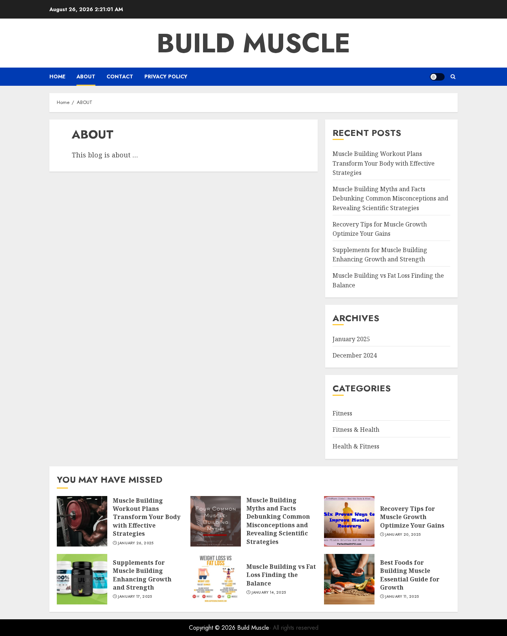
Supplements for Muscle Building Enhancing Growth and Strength (380, 255)
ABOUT (85, 76)
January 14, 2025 (269, 592)
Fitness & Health (356, 429)
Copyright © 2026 (213, 627)
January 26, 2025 (136, 543)
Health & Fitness (356, 446)
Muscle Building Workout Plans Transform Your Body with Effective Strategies (384, 163)
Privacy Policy (165, 76)
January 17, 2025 (135, 596)
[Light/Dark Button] (437, 77)
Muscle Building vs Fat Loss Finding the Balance (281, 574)
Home (57, 76)
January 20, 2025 (403, 534)
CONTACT (120, 76)
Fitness (342, 413)
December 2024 (355, 355)
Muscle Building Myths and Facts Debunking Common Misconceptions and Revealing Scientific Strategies (390, 198)
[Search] (453, 76)
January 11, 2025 (402, 596)
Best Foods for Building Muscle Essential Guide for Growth (409, 574)
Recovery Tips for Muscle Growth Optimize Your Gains (412, 517)
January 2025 (351, 339)
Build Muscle (253, 43)
